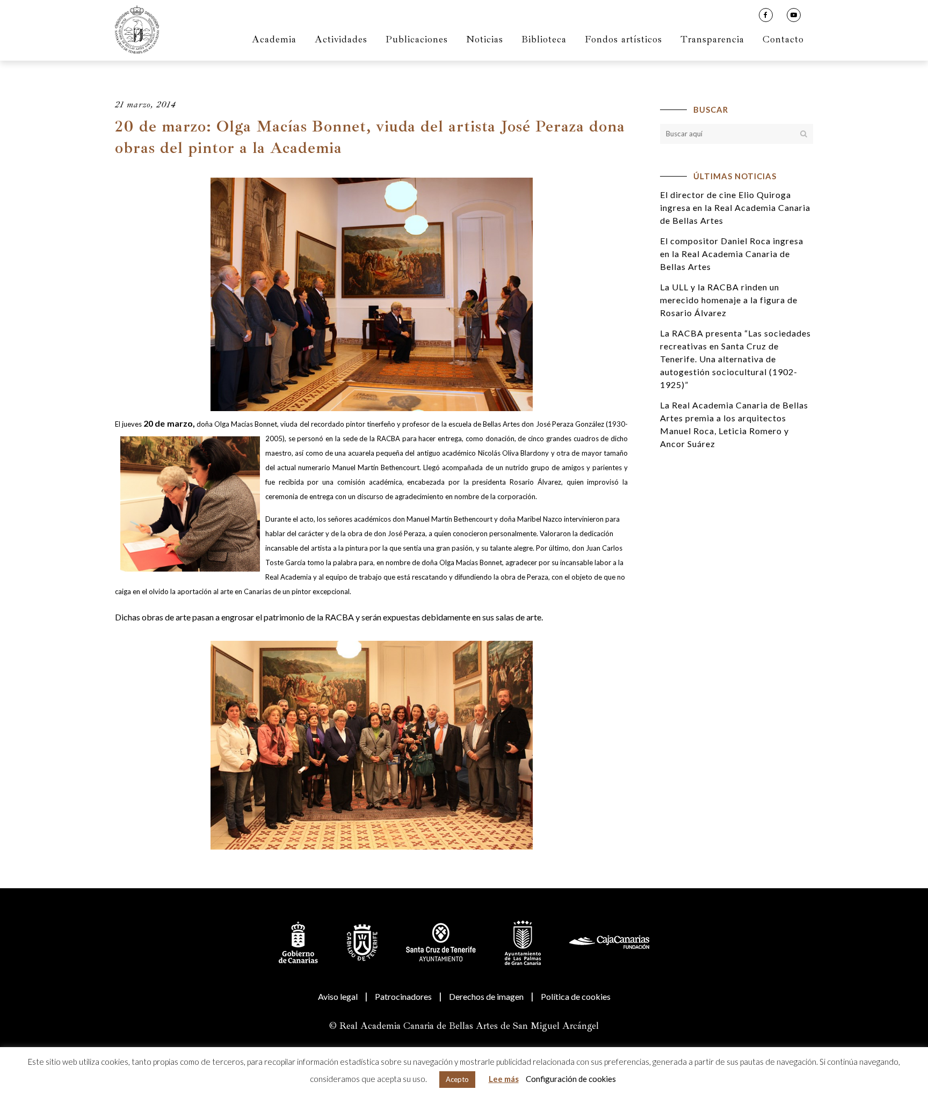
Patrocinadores (403, 996)
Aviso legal (338, 996)
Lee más (504, 1079)
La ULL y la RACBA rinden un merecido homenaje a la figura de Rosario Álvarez (729, 300)
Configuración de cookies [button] (571, 1079)
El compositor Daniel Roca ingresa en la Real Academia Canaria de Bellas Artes (731, 254)
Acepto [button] (457, 1079)
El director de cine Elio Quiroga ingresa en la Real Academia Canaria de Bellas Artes (735, 207)
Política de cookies (576, 996)
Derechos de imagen (486, 996)
